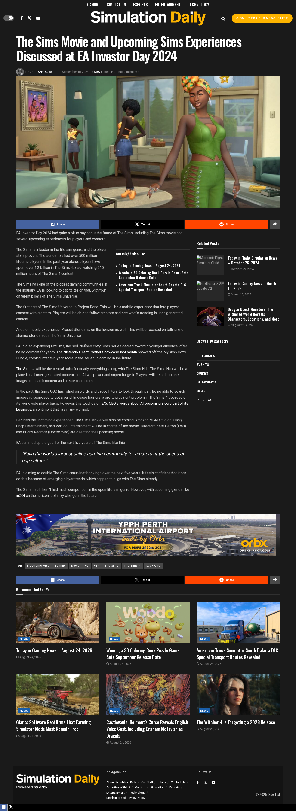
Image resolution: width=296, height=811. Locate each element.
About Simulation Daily (121, 782)
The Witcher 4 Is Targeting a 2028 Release (236, 722)
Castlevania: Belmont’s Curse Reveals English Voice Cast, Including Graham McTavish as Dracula (147, 728)
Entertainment (168, 4)
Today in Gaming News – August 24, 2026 (149, 265)
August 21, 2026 (241, 325)
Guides (202, 373)
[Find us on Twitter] (29, 18)
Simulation (116, 4)
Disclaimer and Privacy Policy (125, 798)
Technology (198, 4)
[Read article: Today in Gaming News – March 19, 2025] (210, 291)
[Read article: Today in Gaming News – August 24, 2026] (57, 622)
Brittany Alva (41, 72)
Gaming (93, 4)
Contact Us (178, 782)
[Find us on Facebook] (21, 18)
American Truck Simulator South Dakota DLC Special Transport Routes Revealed (152, 287)
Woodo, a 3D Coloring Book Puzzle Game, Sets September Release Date (153, 275)
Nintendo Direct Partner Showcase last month (100, 352)
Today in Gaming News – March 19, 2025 (252, 286)
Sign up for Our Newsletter (262, 18)
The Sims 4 (25, 369)
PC (87, 566)
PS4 (96, 566)
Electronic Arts (38, 566)
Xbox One (153, 566)
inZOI (20, 495)
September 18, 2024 (75, 72)
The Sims (112, 566)
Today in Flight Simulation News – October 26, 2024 (252, 260)
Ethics (162, 782)
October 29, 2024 (242, 269)
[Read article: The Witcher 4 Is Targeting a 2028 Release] (238, 694)
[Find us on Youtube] (38, 18)
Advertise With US (118, 787)
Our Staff (147, 782)
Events (203, 364)
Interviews (206, 382)
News (98, 72)
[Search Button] (223, 18)
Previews (204, 400)
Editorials (206, 356)
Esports (140, 4)
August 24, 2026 (30, 657)
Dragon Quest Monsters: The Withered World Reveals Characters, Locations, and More (253, 314)
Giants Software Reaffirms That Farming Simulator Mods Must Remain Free (53, 725)
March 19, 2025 (240, 294)
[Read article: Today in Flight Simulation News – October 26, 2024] (210, 265)
